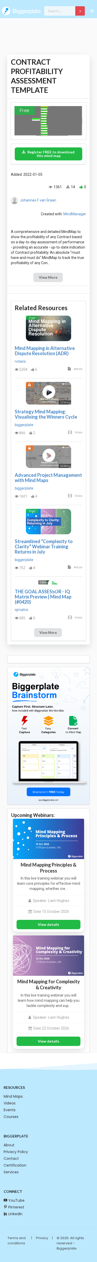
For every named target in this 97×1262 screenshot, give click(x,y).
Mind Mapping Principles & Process (48, 868)
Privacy (42, 1237)
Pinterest (16, 1207)
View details (48, 924)
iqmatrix (21, 610)
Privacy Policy (16, 1151)
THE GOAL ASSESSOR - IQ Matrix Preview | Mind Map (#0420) (43, 597)
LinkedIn (15, 1214)
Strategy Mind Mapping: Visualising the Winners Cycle (46, 414)
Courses (11, 1116)
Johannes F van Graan (38, 200)
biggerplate (24, 425)
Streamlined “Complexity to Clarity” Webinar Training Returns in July (44, 546)
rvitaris (20, 361)
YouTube (16, 1200)
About (9, 1145)
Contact (11, 1158)
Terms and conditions (17, 1240)
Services (11, 1172)
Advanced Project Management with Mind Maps (48, 477)
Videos (10, 1103)
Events (10, 1110)
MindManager (74, 214)
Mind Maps (13, 1096)
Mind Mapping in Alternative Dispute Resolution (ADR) (45, 350)
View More (48, 277)
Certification (15, 1165)
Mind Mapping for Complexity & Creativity (48, 984)
